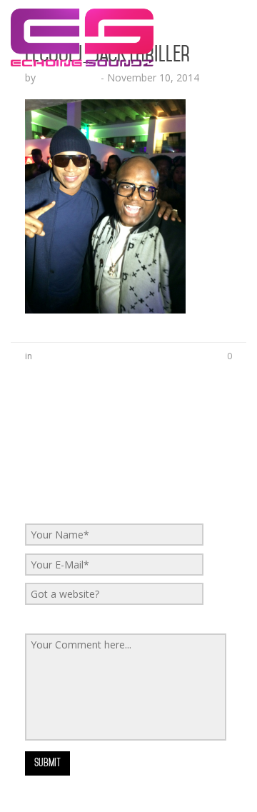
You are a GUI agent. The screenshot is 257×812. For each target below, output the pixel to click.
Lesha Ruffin (68, 77)
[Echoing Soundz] (82, 18)
